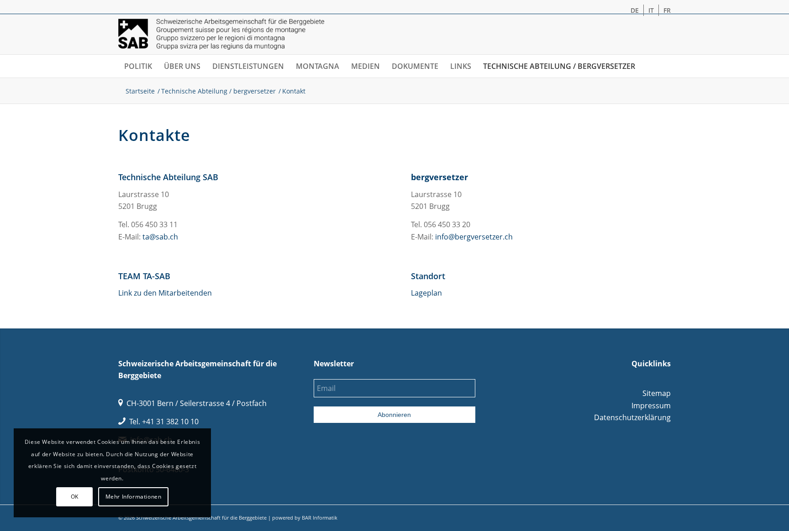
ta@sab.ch (160, 237)
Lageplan (426, 293)
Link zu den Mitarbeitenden (165, 293)
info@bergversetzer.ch (474, 237)
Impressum (651, 406)
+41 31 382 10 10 (170, 421)
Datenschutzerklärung (632, 417)
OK (75, 496)
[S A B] (221, 34)
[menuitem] (635, 10)
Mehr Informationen (133, 496)
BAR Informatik (319, 517)
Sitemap (656, 393)
